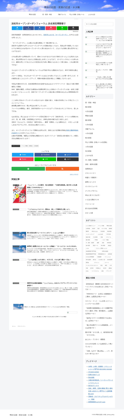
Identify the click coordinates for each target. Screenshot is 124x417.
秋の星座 (88, 138)
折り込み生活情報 (91, 208)
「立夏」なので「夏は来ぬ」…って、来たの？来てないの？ (99, 352)
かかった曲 (89, 213)
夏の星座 (88, 120)
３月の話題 (89, 147)
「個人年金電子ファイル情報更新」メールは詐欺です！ (99, 326)
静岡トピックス (90, 182)
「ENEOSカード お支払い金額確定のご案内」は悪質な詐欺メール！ (98, 295)
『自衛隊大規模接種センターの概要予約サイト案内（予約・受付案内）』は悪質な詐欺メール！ (99, 310)
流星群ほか (89, 169)
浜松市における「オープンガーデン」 (56, 35)
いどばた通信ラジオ (92, 199)
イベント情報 (24, 145)
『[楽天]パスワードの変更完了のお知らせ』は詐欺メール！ (98, 319)
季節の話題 (89, 116)
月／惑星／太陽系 (91, 160)
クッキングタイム (91, 191)
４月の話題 (89, 133)
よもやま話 (89, 155)
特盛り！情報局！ (91, 177)
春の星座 (88, 107)
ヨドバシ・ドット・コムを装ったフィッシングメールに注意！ (99, 302)
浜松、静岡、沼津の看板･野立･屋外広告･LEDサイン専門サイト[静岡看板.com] (100, 391)
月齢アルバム (89, 129)
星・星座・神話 (90, 102)
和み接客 (91, 377)
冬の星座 (88, 151)
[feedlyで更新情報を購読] (28, 169)
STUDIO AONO (93, 372)
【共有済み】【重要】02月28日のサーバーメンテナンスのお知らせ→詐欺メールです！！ (99, 286)
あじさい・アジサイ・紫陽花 (95, 339)
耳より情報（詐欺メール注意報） (96, 142)
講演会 (30, 145)
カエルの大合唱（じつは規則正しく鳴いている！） (99, 345)
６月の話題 (89, 111)
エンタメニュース (91, 186)
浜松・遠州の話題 (91, 164)
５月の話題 (89, 124)
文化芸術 (36, 145)
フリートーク (89, 204)
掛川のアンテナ (93, 386)
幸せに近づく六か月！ (92, 195)
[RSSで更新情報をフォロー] (62, 169)
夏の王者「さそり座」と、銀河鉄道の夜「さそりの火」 (99, 333)
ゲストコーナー (16, 145)
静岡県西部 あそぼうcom (96, 402)
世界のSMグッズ (94, 375)
